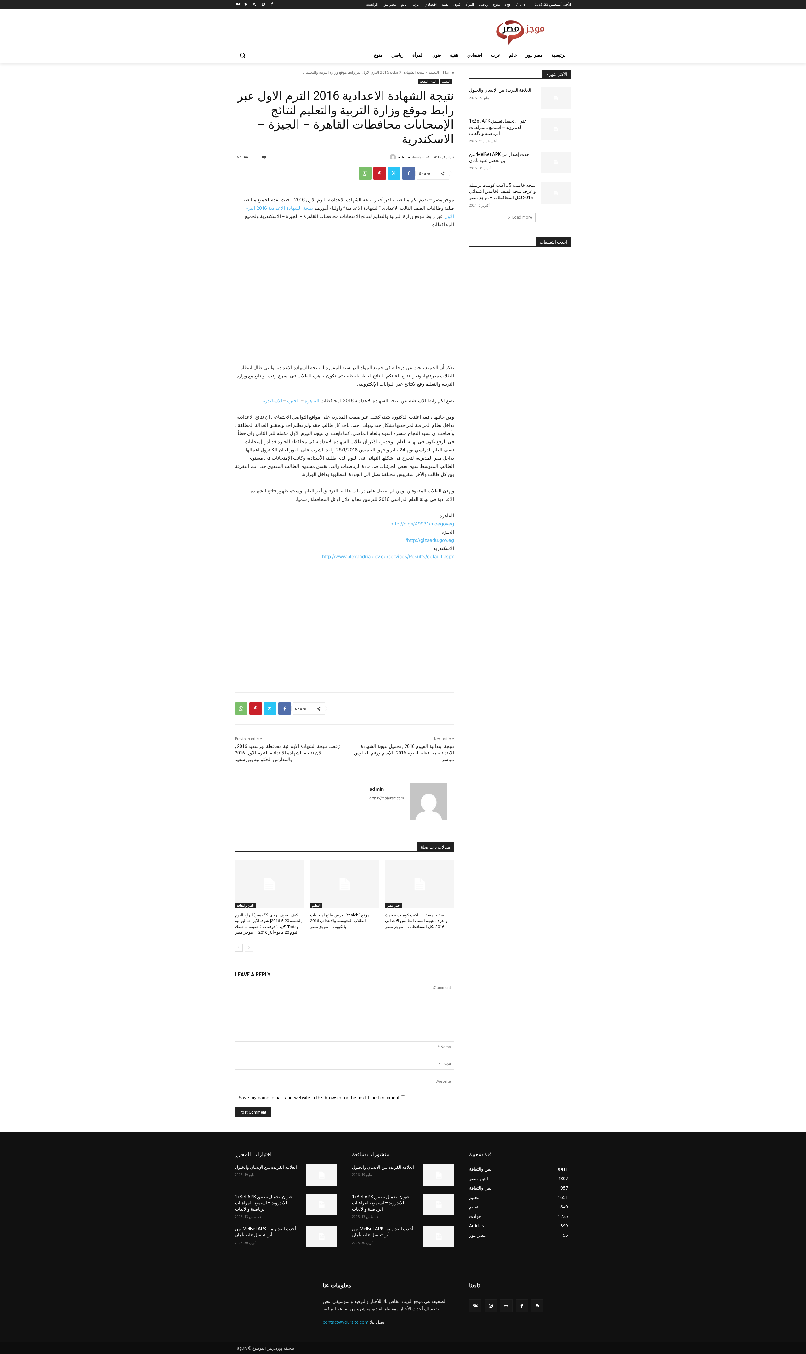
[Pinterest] (379, 173)
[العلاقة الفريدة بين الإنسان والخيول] (556, 98)
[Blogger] (537, 1305)
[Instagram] (263, 4)
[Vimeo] (245, 4)
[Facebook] (271, 4)
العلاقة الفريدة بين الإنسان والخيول (500, 90)
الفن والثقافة (428, 81)
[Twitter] (254, 4)
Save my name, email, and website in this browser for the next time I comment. (318, 1097)
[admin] (394, 157)
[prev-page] (249, 948)
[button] (242, 55)
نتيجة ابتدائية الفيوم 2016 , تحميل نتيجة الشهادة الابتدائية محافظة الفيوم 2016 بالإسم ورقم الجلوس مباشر (404, 752)
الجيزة (293, 401)
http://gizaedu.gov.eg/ (430, 540)
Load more (522, 217)
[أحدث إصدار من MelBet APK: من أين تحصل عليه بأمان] (556, 162)
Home (448, 72)
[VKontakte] (475, 1305)
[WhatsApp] (365, 173)
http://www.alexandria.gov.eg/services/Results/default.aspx (388, 556)
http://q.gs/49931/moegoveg (422, 524)
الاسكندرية (271, 401)
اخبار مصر (393, 905)
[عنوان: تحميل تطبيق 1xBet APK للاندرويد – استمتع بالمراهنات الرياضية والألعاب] (556, 129)
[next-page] (239, 948)
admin (404, 157)
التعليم (434, 72)
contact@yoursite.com (346, 1322)
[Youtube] (238, 4)
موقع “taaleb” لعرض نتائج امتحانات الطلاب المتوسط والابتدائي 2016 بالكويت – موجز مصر (340, 921)
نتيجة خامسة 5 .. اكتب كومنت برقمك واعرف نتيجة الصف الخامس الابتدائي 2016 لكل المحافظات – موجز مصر (416, 921)
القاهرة (312, 401)
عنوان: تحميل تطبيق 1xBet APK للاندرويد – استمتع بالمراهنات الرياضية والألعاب (498, 127)
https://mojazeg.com (386, 798)
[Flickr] (506, 1305)
